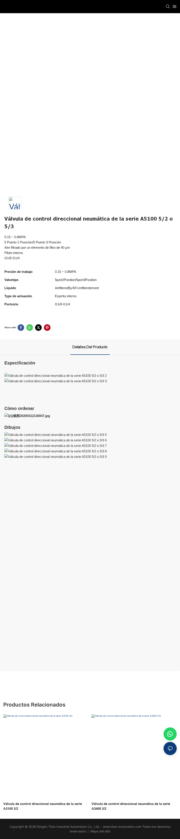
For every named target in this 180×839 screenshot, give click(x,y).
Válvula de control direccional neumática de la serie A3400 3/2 (131, 806)
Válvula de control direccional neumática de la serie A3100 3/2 (42, 806)
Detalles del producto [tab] (90, 347)
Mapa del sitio (100, 831)
